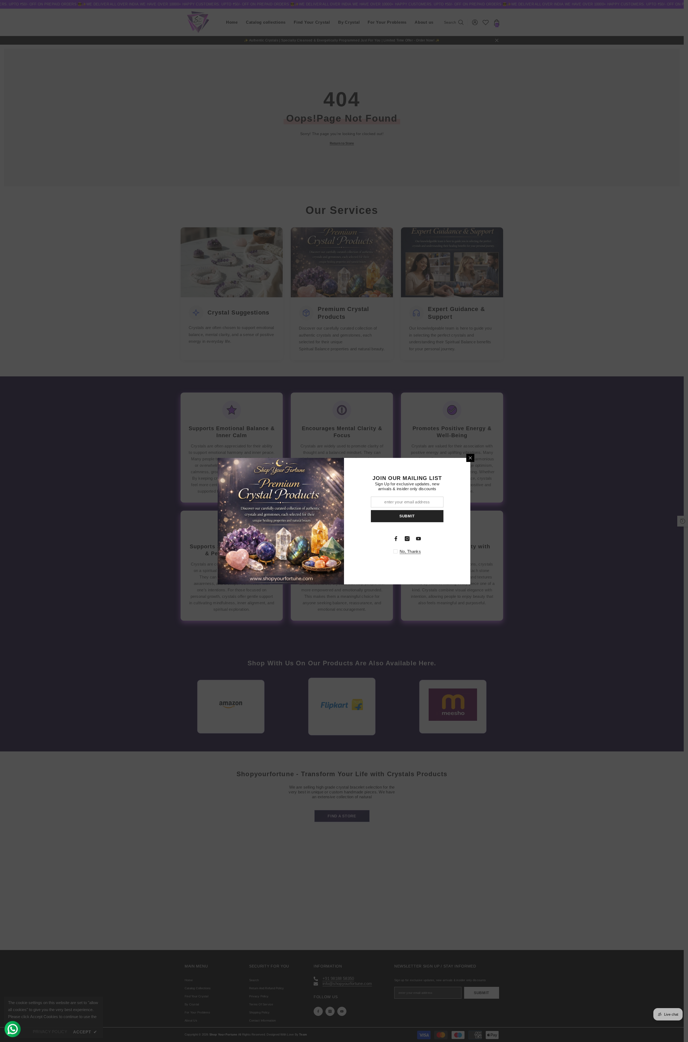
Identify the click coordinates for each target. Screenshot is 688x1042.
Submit (407, 516)
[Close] (470, 458)
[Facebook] (396, 538)
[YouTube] (418, 538)
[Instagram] (407, 538)
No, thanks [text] (410, 551)
